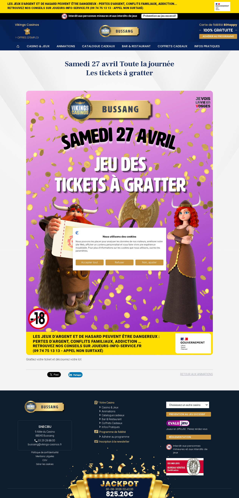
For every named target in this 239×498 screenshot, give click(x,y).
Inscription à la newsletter (114, 441)
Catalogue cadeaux (98, 46)
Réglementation (180, 437)
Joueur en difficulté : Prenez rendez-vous (186, 429)
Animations (66, 46)
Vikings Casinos (27, 25)
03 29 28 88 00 (46, 440)
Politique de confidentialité (44, 452)
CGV (44, 460)
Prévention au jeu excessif (159, 15)
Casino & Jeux (38, 46)
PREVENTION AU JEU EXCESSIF (187, 414)
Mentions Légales (45, 456)
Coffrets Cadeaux (172, 46)
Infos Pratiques (207, 46)
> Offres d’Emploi (27, 37)
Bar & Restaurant (136, 46)
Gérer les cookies (45, 464)
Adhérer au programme (115, 436)
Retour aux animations (196, 374)
